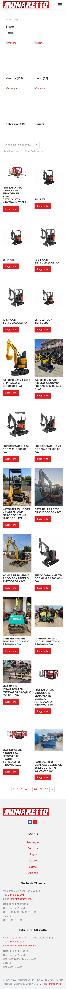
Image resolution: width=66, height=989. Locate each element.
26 (35, 789)
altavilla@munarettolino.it (24, 945)
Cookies (44, 984)
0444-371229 (16, 941)
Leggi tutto (11, 209)
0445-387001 (16, 895)
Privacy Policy (55, 984)
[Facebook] (30, 822)
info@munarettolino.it (21, 899)
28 (46, 789)
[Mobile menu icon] (60, 5)
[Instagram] (35, 822)
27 (41, 789)
